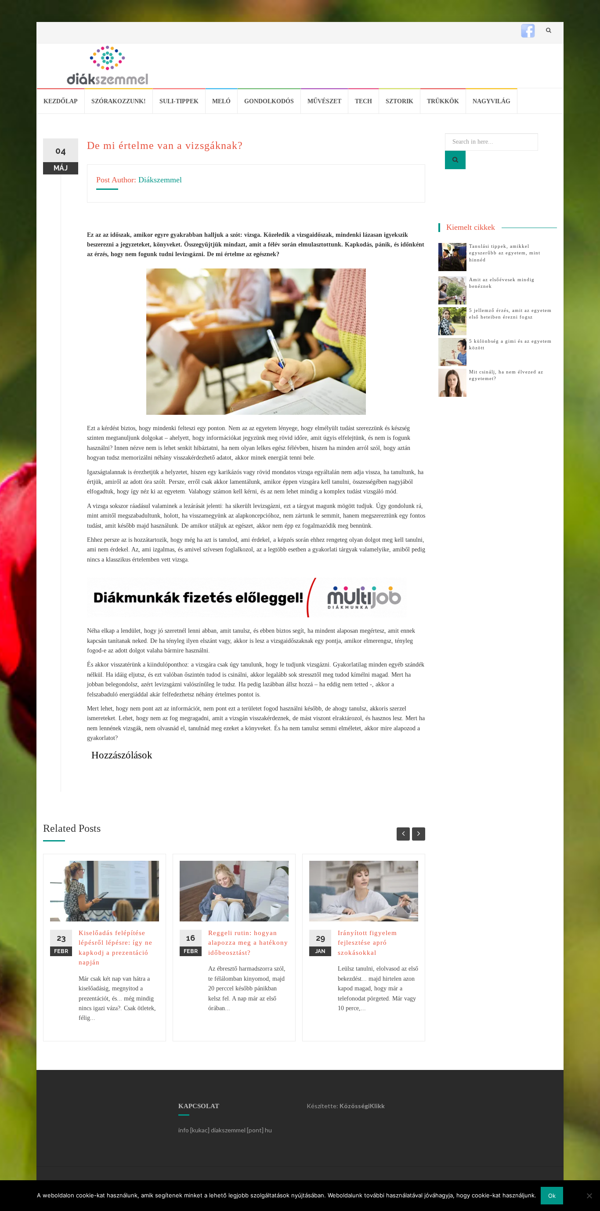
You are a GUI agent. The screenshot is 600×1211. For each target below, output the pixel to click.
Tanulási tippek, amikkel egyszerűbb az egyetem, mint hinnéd (504, 252)
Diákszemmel (160, 179)
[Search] (455, 160)
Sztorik (399, 101)
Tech (363, 101)
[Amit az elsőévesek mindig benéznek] (452, 289)
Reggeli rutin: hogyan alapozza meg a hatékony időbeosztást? (248, 942)
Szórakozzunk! (118, 101)
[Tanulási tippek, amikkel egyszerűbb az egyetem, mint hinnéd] (452, 256)
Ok (552, 1195)
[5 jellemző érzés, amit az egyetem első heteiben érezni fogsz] (452, 320)
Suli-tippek (179, 101)
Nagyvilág (491, 101)
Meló (221, 101)
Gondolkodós (269, 101)
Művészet (324, 101)
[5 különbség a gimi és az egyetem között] (452, 351)
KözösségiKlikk (362, 1105)
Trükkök (443, 101)
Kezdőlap (60, 101)
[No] (589, 1195)
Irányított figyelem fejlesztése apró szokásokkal (367, 942)
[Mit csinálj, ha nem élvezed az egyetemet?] (452, 382)
